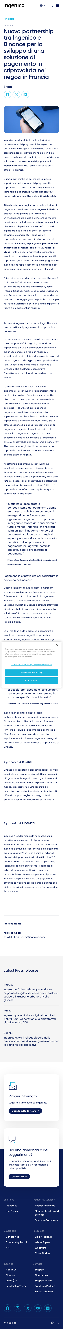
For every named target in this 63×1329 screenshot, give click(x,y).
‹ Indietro (9, 18)
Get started (12, 1236)
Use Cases (12, 1211)
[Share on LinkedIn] (25, 94)
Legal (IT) (11, 1280)
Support (39, 1269)
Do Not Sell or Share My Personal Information (31, 665)
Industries (11, 1205)
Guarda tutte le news (24, 1111)
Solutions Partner (45, 1286)
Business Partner (44, 1291)
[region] (31, 664)
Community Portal (16, 1242)
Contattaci (18, 1176)
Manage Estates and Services (47, 1213)
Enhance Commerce (46, 1220)
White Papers (42, 1242)
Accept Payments (45, 1205)
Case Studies (42, 1253)
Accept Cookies (32, 680)
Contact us (41, 1275)
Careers (10, 1275)
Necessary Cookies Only (31, 672)
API (7, 1247)
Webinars (40, 1247)
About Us (11, 1269)
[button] (43, 5)
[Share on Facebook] (7, 94)
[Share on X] (16, 94)
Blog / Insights (43, 1236)
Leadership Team (16, 1286)
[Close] (57, 645)
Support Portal (43, 1280)
